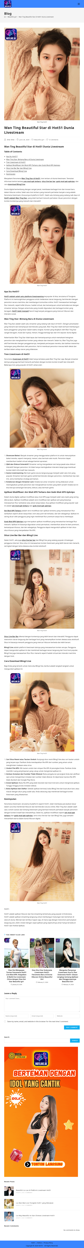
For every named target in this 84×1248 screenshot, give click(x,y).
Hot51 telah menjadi (20, 311)
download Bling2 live (16, 184)
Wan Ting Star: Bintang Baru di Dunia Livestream (25, 159)
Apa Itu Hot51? (12, 156)
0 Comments (53, 140)
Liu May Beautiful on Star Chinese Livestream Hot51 (35, 1215)
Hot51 (33, 1243)
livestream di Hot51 (21, 359)
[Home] (5, 17)
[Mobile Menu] (79, 4)
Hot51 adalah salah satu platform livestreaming (24, 296)
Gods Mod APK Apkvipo (13, 521)
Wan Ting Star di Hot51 (31, 178)
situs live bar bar (48, 181)
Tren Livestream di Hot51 (16, 162)
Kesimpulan (10, 174)
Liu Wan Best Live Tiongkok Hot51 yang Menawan (34, 1203)
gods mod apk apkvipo (65, 181)
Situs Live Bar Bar (11, 636)
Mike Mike (10, 140)
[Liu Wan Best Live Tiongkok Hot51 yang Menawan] (9, 1203)
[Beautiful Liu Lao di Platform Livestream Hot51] (9, 1191)
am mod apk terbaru (32, 181)
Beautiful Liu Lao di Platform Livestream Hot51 (33, 1190)
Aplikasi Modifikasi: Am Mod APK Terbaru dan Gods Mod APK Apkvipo (33, 165)
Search (6, 1037)
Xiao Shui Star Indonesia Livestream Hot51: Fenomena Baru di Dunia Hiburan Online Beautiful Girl (42, 974)
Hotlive (39, 1243)
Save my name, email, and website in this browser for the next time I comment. (37, 1021)
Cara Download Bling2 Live (16, 171)
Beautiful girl (39, 140)
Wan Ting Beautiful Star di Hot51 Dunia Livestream (36, 17)
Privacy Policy (48, 1243)
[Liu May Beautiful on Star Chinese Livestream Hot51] (9, 1216)
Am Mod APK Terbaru (12, 511)
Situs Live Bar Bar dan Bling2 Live (19, 168)
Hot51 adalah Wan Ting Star (15, 198)
